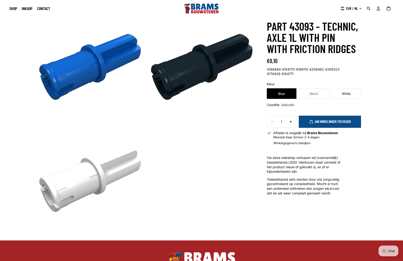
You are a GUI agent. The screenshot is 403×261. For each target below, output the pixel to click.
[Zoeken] (368, 8)
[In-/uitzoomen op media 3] (89, 184)
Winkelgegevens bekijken (292, 143)
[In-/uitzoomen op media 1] (89, 73)
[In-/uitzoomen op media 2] (201, 73)
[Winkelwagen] (388, 8)
